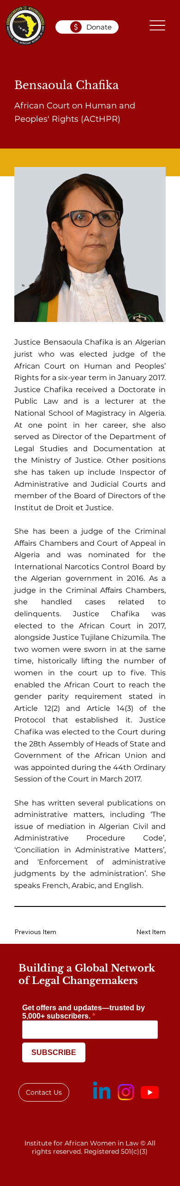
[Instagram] (126, 1092)
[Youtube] (150, 1092)
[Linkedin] (102, 1092)
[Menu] (158, 26)
